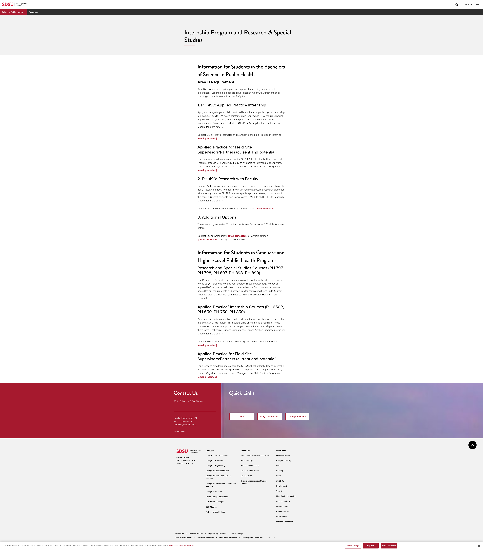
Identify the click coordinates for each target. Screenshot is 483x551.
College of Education (214, 460)
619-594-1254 (179, 431)
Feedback (271, 538)
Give (241, 416)
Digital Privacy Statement (217, 534)
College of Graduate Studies (218, 470)
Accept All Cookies (389, 546)
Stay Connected (269, 416)
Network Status (282, 506)
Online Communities (284, 521)
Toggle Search (456, 4)
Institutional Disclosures (205, 538)
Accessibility (179, 534)
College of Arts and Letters (217, 455)
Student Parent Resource (228, 538)
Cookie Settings (237, 534)
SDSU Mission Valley (249, 470)
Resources (33, 12)
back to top (472, 445)
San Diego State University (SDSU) (255, 455)
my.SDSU (280, 481)
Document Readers (196, 534)
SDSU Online (246, 475)
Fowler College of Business (217, 496)
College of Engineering (215, 465)
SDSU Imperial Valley (250, 465)
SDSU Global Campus (215, 501)
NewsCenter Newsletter (286, 496)
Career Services (282, 511)
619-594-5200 (182, 457)
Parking (279, 470)
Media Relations (283, 501)
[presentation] (209, 451)
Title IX (279, 491)
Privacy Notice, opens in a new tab (181, 545)
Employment (281, 486)
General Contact (283, 455)
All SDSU (469, 4)
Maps (278, 465)
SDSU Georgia (247, 460)
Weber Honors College (215, 512)
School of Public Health (12, 12)
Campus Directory (283, 460)
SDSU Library (211, 507)
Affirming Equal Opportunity (252, 538)
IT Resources (281, 516)
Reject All (370, 546)
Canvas (279, 475)
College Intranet (297, 416)
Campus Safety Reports (183, 538)
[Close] (479, 546)
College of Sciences (214, 491)
